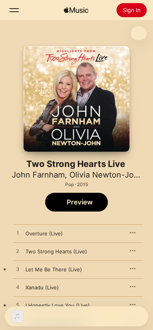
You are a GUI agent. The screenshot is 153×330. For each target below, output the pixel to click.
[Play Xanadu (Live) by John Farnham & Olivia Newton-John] (18, 287)
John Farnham (38, 174)
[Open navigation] (14, 10)
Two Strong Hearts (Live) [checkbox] (56, 251)
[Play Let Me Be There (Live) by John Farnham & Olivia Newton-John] (18, 269)
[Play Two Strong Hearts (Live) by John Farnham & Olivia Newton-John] (18, 251)
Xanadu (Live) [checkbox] (42, 287)
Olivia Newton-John (106, 174)
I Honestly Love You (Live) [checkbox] (58, 305)
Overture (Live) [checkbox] (44, 233)
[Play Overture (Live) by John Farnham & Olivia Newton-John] (18, 233)
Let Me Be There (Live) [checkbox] (54, 269)
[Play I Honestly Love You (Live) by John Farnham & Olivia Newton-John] (18, 305)
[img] (76, 10)
